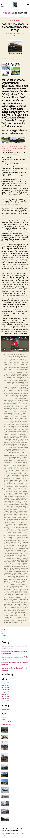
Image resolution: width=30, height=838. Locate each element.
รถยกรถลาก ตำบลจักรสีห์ (18, 359)
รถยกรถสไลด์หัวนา (21, 431)
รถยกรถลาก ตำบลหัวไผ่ (19, 384)
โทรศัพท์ (3, 636)
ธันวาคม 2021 (5, 696)
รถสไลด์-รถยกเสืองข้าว (17, 589)
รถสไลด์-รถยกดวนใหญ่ (10, 468)
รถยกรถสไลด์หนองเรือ (13, 429)
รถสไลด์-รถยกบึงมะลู (13, 491)
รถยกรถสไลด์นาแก (17, 411)
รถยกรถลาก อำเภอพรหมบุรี (17, 397)
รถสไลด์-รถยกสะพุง (10, 522)
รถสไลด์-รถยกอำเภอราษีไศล (18, 566)
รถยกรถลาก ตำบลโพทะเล (13, 390)
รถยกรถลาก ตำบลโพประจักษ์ (14, 392)
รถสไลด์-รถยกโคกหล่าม (14, 594)
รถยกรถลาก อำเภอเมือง (18, 398)
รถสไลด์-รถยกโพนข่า (17, 606)
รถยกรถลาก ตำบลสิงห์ (19, 380)
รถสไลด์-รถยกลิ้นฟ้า (23, 511)
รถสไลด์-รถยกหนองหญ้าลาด (14, 537)
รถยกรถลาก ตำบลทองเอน (20, 362)
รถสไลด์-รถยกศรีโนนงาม (18, 516)
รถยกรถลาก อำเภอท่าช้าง (15, 395)
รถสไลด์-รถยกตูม (16, 478)
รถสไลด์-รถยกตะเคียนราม (14, 475)
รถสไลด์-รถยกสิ (17, 527)
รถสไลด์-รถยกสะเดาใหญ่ (21, 522)
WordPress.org (6, 724)
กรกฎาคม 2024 (5, 692)
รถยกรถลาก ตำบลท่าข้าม (20, 364)
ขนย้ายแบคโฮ (6, 354)
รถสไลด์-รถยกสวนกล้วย (13, 521)
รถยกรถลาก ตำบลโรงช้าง (16, 393)
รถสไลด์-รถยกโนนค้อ (8, 597)
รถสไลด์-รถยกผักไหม (15, 496)
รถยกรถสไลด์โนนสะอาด (13, 444)
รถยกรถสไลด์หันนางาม (10, 431)
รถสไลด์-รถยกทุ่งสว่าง (20, 480)
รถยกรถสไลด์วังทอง (14, 421)
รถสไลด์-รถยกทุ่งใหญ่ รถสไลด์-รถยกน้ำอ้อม (15, 480)
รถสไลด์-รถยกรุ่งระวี (21, 508)
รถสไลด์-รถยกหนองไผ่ (20, 545)
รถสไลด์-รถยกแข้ (14, 591)
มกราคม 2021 (5, 699)
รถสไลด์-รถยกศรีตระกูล (18, 512)
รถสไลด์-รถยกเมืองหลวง (11, 584)
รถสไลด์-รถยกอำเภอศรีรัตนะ (21, 568)
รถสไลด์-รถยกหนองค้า (11, 532)
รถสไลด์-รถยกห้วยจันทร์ (17, 548)
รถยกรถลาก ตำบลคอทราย (19, 357)
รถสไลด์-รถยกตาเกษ (10, 477)
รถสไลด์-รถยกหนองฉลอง (13, 534)
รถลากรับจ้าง (6, 447)
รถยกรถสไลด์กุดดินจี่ (14, 400)
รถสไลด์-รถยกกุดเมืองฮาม (21, 455)
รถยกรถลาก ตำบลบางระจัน (13, 371)
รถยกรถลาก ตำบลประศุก (16, 374)
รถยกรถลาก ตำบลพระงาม (17, 375)
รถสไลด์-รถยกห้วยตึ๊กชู (16, 550)
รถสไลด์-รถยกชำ (7, 467)
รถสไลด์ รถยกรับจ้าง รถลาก (15, 449)
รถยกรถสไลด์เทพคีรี (12, 439)
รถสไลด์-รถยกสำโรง (18, 524)
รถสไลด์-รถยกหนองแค (11, 544)
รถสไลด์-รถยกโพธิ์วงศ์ (21, 604)
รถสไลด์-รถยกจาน (20, 464)
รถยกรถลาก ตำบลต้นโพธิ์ (19, 361)
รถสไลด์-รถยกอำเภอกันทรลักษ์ (15, 556)
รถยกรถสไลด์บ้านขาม (14, 413)
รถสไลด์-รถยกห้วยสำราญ (15, 552)
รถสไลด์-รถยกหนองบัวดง (13, 535)
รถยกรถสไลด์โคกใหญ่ (19, 441)
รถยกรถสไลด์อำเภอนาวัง (20, 433)
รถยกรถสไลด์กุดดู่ (23, 400)
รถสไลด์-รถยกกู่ (17, 457)
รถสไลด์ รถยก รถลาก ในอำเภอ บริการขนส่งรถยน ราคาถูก (15, 27)
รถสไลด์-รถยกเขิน (21, 579)
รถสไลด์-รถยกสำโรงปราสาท (18, 526)
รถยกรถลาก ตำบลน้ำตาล (20, 366)
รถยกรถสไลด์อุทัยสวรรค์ (15, 437)
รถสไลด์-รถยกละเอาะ (13, 511)
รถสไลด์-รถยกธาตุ (21, 483)
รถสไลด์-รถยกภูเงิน (22, 503)
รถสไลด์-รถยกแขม (22, 591)
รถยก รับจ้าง (15, 356)
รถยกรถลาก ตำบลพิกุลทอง (18, 377)
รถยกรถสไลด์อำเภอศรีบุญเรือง (15, 433)
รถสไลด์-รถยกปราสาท (8, 493)
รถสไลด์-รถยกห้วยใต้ (13, 553)
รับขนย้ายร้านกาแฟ (18, 622)
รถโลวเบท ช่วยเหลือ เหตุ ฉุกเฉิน (16, 615)
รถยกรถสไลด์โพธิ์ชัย (23, 446)
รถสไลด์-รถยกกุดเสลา (8, 457)
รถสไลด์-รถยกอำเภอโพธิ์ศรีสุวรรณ (16, 576)
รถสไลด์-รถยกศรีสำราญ (19, 514)
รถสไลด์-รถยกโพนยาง (14, 607)
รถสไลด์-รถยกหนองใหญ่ (9, 545)
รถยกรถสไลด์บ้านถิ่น (10, 415)
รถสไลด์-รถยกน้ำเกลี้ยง (17, 485)
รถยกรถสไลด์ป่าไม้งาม (14, 418)
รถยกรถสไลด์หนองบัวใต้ (13, 426)
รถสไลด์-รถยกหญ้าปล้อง (14, 529)
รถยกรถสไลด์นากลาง (8, 406)
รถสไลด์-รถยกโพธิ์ (12, 602)
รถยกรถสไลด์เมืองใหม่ (23, 439)
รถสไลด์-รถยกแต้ (7, 592)
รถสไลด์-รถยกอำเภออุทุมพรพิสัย (16, 571)
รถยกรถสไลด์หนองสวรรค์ (13, 428)
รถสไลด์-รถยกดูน (18, 472)
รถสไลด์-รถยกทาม (10, 480)
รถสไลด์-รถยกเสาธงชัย (20, 588)
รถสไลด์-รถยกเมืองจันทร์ (13, 583)
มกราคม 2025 (5, 685)
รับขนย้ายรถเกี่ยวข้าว (8, 622)
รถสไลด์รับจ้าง (6, 612)
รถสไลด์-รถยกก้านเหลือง (14, 454)
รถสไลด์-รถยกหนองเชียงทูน (12, 542)
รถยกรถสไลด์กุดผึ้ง (7, 402)
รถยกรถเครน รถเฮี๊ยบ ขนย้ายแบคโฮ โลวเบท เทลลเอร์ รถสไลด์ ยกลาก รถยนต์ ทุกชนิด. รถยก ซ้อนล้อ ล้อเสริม (14, 148)
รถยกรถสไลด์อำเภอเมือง (15, 436)
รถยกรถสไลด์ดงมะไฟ (14, 403)
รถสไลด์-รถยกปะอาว (18, 495)
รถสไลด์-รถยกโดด (23, 596)
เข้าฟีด (3, 720)
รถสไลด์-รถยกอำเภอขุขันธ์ (15, 558)
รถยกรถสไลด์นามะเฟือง (11, 410)
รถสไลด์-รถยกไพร (12, 610)
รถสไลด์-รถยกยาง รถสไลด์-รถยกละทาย (12, 504)
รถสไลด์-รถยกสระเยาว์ (16, 519)
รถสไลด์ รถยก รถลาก (15, 447)
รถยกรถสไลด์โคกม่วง (8, 441)
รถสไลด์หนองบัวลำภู (15, 612)
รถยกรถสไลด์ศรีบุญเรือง (13, 423)
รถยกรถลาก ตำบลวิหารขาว (18, 379)
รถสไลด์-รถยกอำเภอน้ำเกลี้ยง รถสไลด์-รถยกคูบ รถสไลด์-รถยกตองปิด (15, 560)
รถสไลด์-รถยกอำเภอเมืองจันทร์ (15, 574)
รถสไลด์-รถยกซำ (16, 467)
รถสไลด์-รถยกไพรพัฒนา (22, 610)
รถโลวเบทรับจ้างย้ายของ (21, 620)
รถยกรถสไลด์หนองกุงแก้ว (15, 424)
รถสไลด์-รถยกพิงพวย (18, 499)
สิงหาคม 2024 (5, 690)
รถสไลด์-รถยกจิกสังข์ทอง (21, 465)
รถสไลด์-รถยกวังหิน (8, 512)
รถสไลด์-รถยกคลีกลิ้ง (18, 460)
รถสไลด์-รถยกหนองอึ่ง (13, 540)
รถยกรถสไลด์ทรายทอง (23, 405)
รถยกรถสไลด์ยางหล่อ (20, 419)
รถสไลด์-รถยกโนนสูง (15, 601)
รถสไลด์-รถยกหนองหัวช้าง (14, 539)
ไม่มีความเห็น (16, 36)
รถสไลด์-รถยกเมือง (16, 581)
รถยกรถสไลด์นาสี (22, 410)
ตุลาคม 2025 (5, 683)
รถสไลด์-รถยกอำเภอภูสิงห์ (15, 565)
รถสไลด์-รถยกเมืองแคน (11, 586)
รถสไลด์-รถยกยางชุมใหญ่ (16, 506)
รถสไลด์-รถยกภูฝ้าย (13, 503)
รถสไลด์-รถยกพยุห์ (10, 498)
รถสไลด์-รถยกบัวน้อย (21, 488)
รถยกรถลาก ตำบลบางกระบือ (15, 366)
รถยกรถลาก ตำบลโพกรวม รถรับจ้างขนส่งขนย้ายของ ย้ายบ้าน (15, 388)
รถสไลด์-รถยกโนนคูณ (19, 597)
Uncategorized (15, 20)
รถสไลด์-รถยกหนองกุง (12, 530)
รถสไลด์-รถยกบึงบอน (17, 490)
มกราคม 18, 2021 (20, 33)
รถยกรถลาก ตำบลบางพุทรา (12, 369)
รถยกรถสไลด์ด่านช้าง (12, 405)
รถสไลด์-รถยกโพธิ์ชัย (11, 604)
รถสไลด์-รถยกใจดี (19, 609)
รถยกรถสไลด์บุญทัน (17, 416)
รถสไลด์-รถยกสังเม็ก (8, 524)
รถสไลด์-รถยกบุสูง (23, 491)
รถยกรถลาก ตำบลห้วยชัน (20, 382)
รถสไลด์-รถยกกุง (11, 455)
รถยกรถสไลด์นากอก (18, 406)
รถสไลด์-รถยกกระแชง (14, 450)
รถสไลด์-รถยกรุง (12, 508)
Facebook (4, 630)
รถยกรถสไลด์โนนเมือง (12, 446)
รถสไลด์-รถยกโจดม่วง (13, 596)
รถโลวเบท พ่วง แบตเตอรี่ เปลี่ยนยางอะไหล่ (17, 619)
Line (2, 634)
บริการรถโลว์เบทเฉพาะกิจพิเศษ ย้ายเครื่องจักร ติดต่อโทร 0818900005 (12, 829)
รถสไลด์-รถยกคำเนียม (15, 462)
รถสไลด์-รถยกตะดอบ (14, 473)
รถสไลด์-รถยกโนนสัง (17, 599)
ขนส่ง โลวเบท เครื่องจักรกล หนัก (18, 354)
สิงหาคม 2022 (5, 694)
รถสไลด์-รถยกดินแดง (8, 470)
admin (11, 33)
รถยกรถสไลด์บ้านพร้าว (21, 415)
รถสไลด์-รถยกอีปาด (17, 578)
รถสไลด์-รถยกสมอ (17, 517)
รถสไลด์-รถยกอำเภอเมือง (20, 573)
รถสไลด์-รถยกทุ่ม (12, 483)
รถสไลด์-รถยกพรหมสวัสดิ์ (21, 498)
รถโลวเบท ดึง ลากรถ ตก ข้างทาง (14, 616)
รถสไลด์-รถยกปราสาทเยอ (20, 493)
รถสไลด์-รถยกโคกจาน (17, 592)
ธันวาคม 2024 (5, 687)
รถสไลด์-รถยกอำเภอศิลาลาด (10, 570)
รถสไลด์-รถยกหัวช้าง (10, 555)
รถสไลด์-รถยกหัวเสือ (20, 555)
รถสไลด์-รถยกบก (14, 486)
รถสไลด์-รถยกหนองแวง (22, 544)
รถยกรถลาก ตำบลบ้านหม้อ (16, 372)
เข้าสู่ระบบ (4, 717)
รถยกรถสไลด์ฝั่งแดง (10, 419)
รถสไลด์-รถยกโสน (10, 609)
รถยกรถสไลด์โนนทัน (15, 442)
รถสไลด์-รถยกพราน (8, 499)
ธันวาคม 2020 (5, 701)
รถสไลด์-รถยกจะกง (11, 464)
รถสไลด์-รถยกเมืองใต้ (23, 586)
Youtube (3, 632)
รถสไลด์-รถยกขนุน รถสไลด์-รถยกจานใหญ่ (15, 458)
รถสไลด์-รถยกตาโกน (20, 477)
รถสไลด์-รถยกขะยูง (21, 459)
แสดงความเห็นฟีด (6, 722)
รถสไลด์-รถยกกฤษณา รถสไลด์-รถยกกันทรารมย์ (14, 451)
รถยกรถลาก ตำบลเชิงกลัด (20, 385)
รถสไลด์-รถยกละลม (17, 509)
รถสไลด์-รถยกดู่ (17, 470)
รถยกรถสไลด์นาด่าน (15, 408)
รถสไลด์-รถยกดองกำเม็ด (22, 468)
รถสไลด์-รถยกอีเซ (12, 579)
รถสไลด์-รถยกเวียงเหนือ (8, 588)
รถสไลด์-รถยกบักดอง (11, 488)
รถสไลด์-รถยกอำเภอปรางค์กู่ (13, 563)
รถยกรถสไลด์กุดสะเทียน (18, 402)
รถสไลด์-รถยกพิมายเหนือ (15, 501)
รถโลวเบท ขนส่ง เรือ (11, 614)
